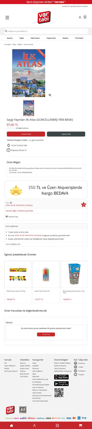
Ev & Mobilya (36, 382)
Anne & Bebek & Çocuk (40, 379)
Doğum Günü (51, 38)
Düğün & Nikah (25, 366)
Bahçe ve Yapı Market (39, 390)
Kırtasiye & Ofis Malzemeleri (42, 396)
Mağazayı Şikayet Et (18, 150)
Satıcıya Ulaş (13, 217)
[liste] (57, 425)
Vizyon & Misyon (9, 366)
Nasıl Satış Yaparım (10, 371)
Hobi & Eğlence (37, 371)
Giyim (34, 363)
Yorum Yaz (46, 334)
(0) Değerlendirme (22, 128)
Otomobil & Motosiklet (40, 401)
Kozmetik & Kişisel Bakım (40, 385)
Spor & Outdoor (38, 387)
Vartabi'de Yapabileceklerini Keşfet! (75, 6)
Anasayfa (7, 44)
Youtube (81, 375)
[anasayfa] (11, 425)
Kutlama (65, 38)
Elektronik (35, 376)
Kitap (14, 44)
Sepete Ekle (66, 134)
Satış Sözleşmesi (60, 368)
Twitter (80, 367)
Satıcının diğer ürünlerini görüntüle (19, 211)
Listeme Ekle (26, 134)
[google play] (63, 383)
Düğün (22, 38)
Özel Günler (79, 38)
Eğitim (20, 44)
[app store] (61, 377)
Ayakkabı (35, 366)
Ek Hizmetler (36, 398)
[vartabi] (44, 17)
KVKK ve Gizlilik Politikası (62, 363)
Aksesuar (35, 368)
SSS (5, 363)
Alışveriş (10, 38)
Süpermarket (36, 393)
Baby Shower (35, 38)
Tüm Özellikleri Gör (13, 244)
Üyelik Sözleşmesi (60, 366)
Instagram (81, 371)
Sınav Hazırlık (28, 44)
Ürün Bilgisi (13, 162)
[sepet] (80, 425)
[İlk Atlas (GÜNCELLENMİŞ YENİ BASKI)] (28, 73)
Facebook (81, 363)
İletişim (6, 368)
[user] (80, 17)
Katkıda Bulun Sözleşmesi (63, 371)
